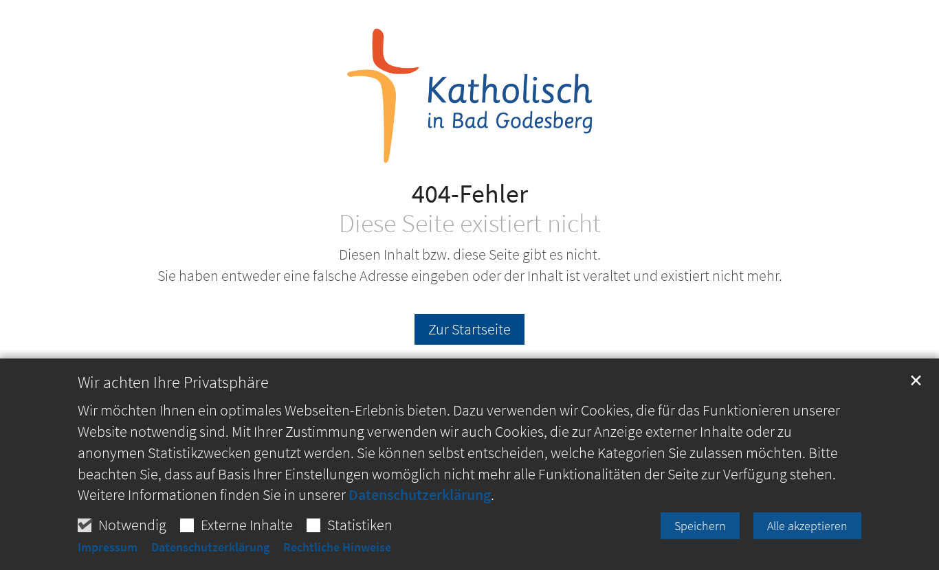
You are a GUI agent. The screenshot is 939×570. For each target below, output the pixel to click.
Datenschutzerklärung (420, 494)
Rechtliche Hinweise (337, 547)
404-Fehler (470, 193)
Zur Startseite (469, 329)
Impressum (107, 547)
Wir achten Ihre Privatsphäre (173, 382)
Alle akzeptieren (807, 526)
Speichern (700, 526)
